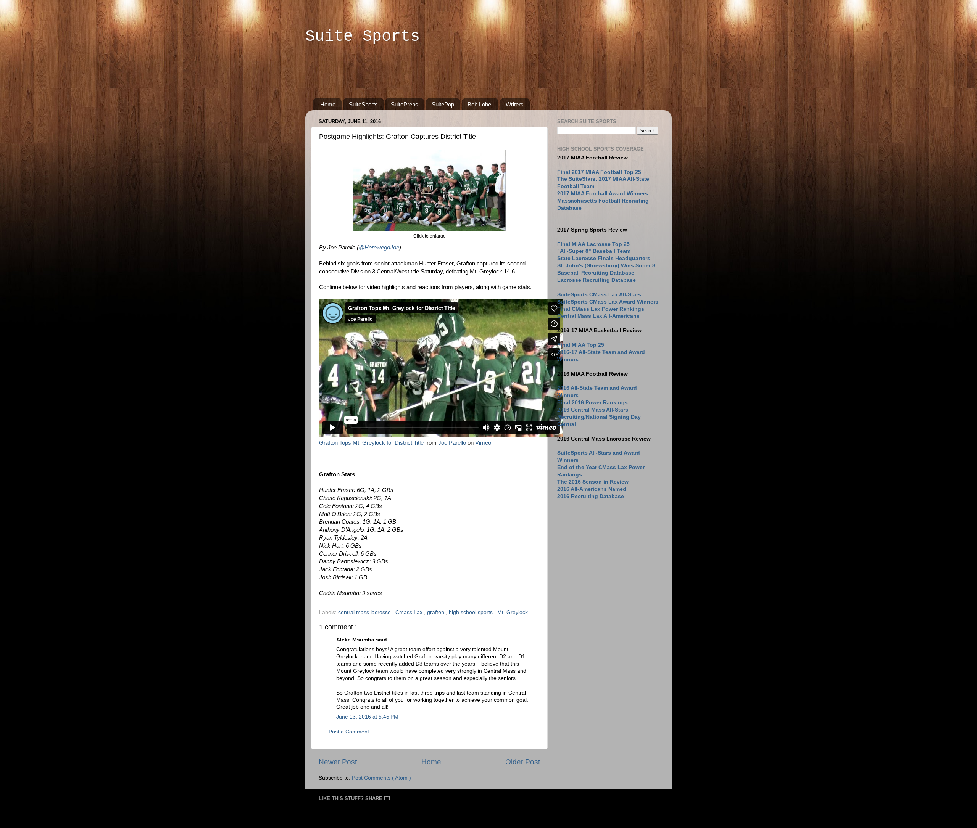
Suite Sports (362, 36)
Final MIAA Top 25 (580, 345)
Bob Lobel (480, 104)
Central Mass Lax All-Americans (598, 316)
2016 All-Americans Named (591, 489)
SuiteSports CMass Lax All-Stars (599, 294)
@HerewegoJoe (379, 247)
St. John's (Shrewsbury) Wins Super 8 (606, 265)
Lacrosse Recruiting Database (596, 280)
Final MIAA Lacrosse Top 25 (593, 244)
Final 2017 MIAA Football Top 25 (599, 172)
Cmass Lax (409, 612)
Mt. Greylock (512, 612)
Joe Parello (452, 443)
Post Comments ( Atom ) (381, 778)
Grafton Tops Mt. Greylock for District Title (371, 443)
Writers (515, 104)
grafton (436, 612)
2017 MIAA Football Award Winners (602, 193)
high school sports (471, 612)
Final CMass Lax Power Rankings (600, 309)
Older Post (522, 762)
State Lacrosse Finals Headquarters (603, 258)
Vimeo (483, 443)
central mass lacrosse (365, 612)
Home (327, 104)
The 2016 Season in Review (593, 482)
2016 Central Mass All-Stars (592, 410)
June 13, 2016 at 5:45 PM (367, 717)
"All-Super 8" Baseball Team (593, 251)
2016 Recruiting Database (590, 496)
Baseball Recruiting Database (595, 273)
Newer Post (338, 762)
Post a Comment (349, 732)
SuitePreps (404, 104)
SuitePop (443, 104)
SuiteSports (363, 104)
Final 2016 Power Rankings (592, 402)
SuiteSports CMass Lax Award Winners (607, 302)
